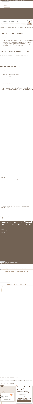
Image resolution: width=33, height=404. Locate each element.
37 (1, 290)
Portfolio (5, 6)
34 (1, 288)
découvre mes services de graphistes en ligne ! (13, 90)
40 (1, 291)
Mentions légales (3, 389)
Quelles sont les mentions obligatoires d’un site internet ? (6, 266)
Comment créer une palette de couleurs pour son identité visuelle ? (16, 271)
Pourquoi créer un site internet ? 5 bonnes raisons (16, 284)
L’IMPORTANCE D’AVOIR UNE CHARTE (8, 83)
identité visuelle (6, 5)
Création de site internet (4, 392)
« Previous (2, 286)
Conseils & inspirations (7, 7)
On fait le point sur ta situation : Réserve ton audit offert (13, 0)
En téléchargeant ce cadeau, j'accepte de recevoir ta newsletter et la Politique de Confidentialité (9, 262)
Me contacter (2, 391)
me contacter (2, 387)
